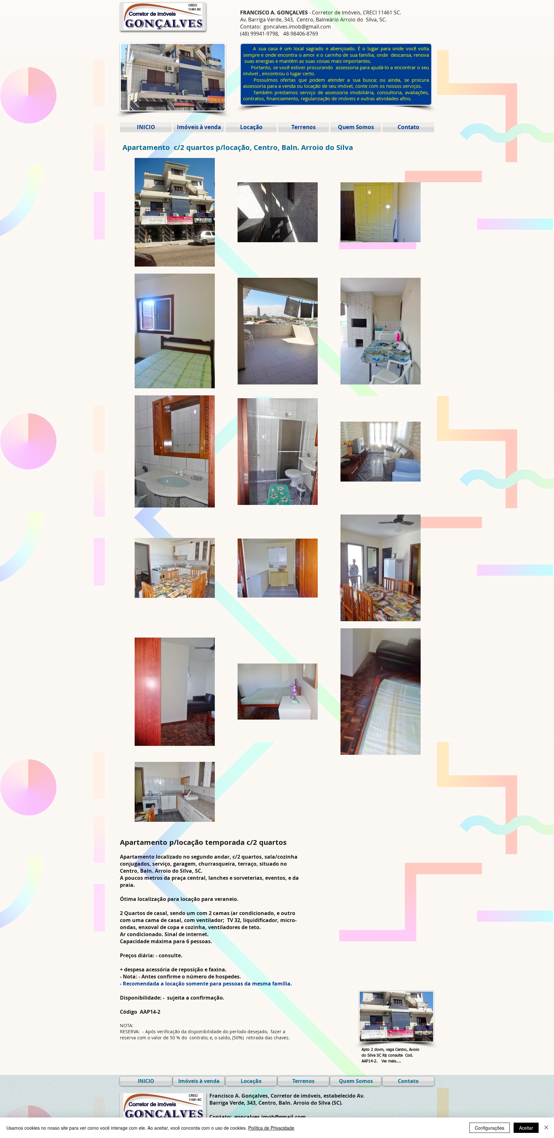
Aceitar (526, 1128)
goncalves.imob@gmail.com (297, 26)
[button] (154, 77)
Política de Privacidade (271, 1128)
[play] (211, 105)
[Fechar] (546, 1128)
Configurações (489, 1128)
